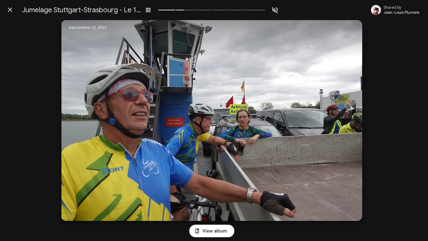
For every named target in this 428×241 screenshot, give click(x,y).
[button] (78, 120)
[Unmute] (275, 10)
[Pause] (148, 10)
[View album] (211, 231)
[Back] (10, 9)
